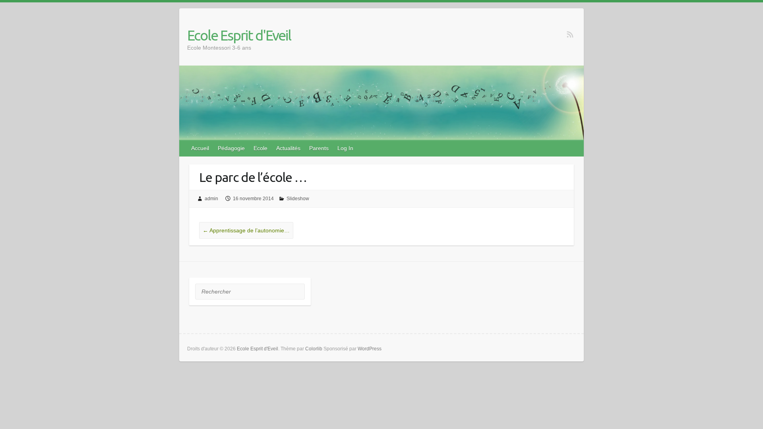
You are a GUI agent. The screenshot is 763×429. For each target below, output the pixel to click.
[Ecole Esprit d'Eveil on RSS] (570, 34)
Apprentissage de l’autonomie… (246, 230)
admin (211, 198)
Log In (345, 148)
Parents (319, 148)
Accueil (200, 148)
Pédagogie (231, 148)
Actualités (288, 148)
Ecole (260, 148)
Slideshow (298, 198)
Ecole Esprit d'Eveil (239, 35)
